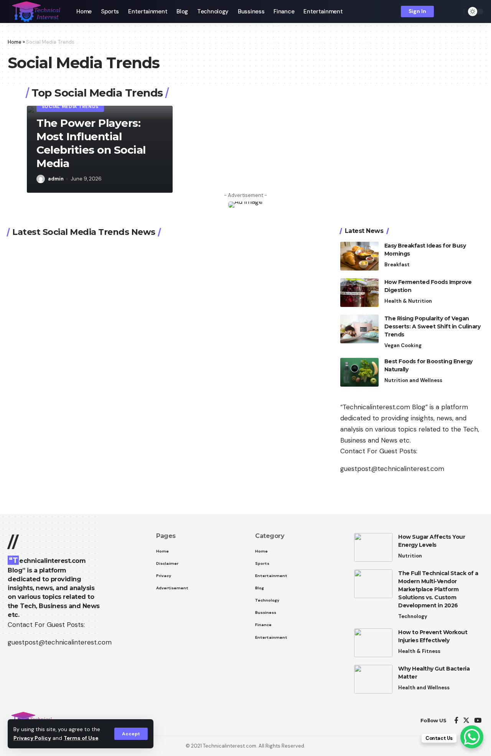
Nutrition (410, 556)
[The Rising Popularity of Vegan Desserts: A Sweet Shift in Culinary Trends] (359, 329)
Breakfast (397, 264)
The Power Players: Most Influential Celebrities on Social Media (91, 143)
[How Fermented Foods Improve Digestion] (359, 292)
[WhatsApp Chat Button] (471, 736)
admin (56, 178)
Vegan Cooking (403, 345)
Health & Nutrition (408, 301)
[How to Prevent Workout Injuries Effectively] (373, 642)
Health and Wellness (424, 687)
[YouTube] (477, 720)
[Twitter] (466, 720)
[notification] (445, 11)
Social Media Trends (70, 107)
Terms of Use (81, 738)
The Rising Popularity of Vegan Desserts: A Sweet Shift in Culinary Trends (432, 326)
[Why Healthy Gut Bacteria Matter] (373, 679)
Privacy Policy (32, 738)
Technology (412, 616)
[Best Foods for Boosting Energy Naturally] (359, 372)
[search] (456, 11)
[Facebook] (456, 720)
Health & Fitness (419, 651)
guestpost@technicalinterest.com (392, 469)
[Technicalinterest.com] (36, 11)
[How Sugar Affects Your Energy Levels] (373, 547)
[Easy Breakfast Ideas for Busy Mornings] (359, 256)
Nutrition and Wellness (413, 380)
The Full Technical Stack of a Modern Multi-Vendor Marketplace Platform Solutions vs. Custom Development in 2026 (438, 589)
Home (14, 42)
